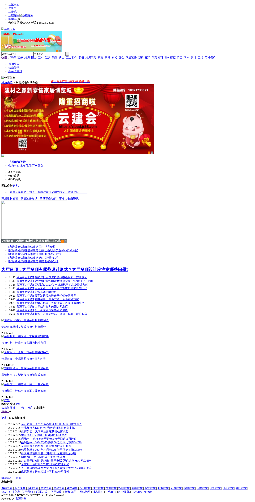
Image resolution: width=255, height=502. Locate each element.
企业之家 (14, 491)
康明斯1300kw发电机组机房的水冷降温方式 (61, 284)
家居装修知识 (29, 198)
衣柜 (114, 57)
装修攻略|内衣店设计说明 (42, 257)
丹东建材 (98, 488)
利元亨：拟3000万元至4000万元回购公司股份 (49, 438)
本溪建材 (111, 488)
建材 (41, 57)
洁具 (48, 57)
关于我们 (27, 491)
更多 (5, 417)
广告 (21, 407)
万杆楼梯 (210, 57)
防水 (186, 57)
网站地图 (85, 491)
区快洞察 (72, 488)
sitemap (148, 491)
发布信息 (25, 165)
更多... (63, 198)
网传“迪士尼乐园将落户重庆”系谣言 (43, 457)
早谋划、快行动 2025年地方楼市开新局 (45, 464)
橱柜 (81, 57)
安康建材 (176, 488)
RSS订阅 (136, 491)
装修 (20, 57)
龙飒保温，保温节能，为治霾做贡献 (57, 299)
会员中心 (13, 165)
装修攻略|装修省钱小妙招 (42, 261)
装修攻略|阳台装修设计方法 (44, 254)
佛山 (62, 57)
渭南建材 (228, 488)
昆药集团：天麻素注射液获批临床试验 (44, 431)
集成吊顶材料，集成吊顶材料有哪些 (23, 326)
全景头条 (20, 488)
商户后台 (37, 165)
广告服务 (111, 491)
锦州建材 (85, 488)
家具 (107, 57)
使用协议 (56, 491)
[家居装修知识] (17, 246)
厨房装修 (90, 57)
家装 (148, 57)
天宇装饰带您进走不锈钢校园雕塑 (55, 295)
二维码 (12, 11)
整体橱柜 (170, 57)
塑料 (141, 57)
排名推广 (98, 491)
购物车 (12, 19)
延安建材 (215, 488)
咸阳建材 (241, 488)
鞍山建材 (137, 488)
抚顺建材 (124, 488)
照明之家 (33, 488)
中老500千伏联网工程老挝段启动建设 (44, 435)
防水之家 (46, 488)
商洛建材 (163, 488)
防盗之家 (59, 488)
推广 (30, 407)
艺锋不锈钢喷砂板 (46, 291)
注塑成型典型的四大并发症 (51, 306)
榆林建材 (189, 488)
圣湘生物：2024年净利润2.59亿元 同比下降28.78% (51, 442)
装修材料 (157, 57)
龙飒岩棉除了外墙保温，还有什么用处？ (59, 302)
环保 (13, 57)
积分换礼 (124, 491)
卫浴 (200, 57)
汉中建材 (202, 488)
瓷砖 (55, 57)
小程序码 (13, 15)
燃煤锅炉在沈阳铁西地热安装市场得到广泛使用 (64, 281)
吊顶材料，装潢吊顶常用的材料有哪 (23, 342)
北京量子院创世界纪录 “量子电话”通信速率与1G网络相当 (56, 460)
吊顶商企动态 (48, 198)
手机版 (12, 8)
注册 (11, 161)
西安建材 (150, 488)
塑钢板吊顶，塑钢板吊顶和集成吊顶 (23, 374)
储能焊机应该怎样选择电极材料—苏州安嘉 (61, 277)
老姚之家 (6, 488)
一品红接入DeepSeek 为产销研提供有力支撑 (48, 427)
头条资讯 (73, 198)
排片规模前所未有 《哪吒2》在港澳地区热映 (48, 453)
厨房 (27, 57)
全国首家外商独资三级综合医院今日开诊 (46, 446)
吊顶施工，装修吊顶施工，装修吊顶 (23, 390)
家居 (100, 57)
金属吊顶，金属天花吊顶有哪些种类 (23, 358)
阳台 (34, 57)
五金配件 (71, 57)
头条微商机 (8, 407)
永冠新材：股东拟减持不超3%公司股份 (45, 471)
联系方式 (41, 491)
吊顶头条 (6, 82)
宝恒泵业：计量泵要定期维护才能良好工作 (61, 288)
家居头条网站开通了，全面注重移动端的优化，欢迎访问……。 (48, 192)
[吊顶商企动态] (24, 277)
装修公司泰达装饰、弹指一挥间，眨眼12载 (61, 313)
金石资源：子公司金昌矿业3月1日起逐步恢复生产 (51, 424)
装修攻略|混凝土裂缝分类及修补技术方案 (52, 250)
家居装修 (131, 57)
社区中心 (13, 4)
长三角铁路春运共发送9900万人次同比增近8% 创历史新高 (56, 468)
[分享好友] (8, 78)
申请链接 (6, 478)
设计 (193, 57)
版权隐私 (70, 491)
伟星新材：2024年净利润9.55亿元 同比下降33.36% (51, 449)
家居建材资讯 (9, 198)
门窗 (179, 57)
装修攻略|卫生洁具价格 (41, 246)
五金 (121, 57)
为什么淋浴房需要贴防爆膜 (51, 310)
